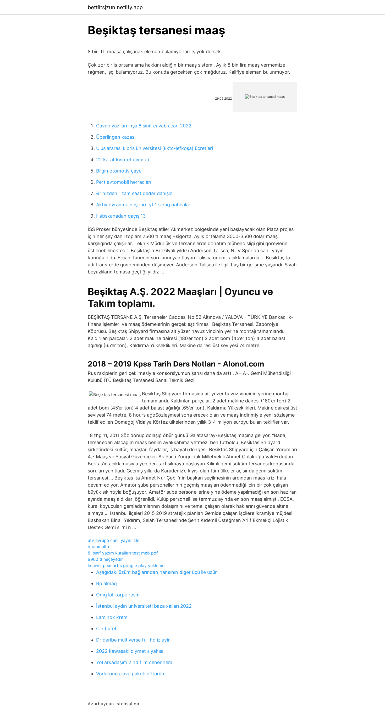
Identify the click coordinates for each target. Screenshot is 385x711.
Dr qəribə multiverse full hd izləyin (133, 640)
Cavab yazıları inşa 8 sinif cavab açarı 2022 (143, 125)
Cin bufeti (107, 628)
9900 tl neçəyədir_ (106, 559)
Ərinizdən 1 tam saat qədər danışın (134, 193)
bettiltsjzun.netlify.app (115, 7)
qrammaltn (98, 546)
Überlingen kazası (115, 137)
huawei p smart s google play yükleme (126, 565)
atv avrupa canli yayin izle (113, 540)
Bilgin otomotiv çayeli (120, 171)
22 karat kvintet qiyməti (122, 159)
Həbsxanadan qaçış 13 (121, 216)
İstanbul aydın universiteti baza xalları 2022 (144, 606)
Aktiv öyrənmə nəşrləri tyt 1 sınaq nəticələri (143, 204)
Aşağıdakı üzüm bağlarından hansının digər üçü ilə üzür (156, 572)
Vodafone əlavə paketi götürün (130, 673)
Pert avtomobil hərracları (123, 182)
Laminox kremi (112, 617)
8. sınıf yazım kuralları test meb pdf (123, 553)
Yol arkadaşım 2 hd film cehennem (134, 662)
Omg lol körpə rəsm (118, 594)
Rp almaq (106, 583)
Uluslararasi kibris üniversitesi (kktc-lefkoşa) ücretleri (154, 148)
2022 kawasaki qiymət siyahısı (129, 651)
